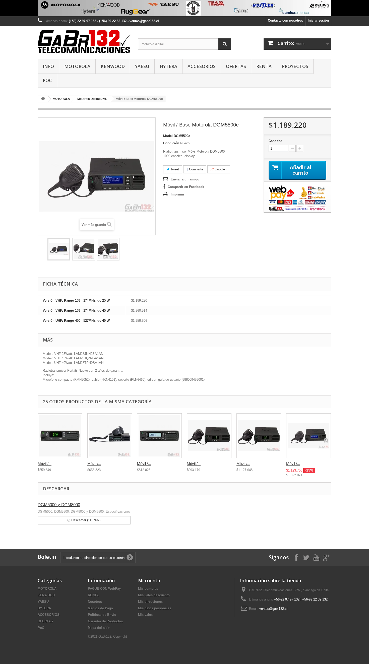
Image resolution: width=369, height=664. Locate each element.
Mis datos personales (154, 608)
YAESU (142, 66)
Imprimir (177, 194)
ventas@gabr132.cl (273, 609)
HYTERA (168, 66)
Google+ (220, 169)
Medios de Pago (100, 608)
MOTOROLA (77, 66)
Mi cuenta (149, 580)
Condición (171, 143)
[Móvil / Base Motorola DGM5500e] (59, 249)
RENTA (264, 66)
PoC (47, 80)
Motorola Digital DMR (92, 99)
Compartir (195, 169)
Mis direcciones (150, 602)
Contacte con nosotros (285, 20)
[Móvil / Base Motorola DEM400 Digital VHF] (109, 435)
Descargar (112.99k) (85, 520)
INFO (48, 66)
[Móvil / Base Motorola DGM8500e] (308, 435)
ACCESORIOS (202, 66)
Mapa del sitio (99, 628)
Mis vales (145, 615)
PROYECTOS (295, 66)
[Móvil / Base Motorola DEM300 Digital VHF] (60, 435)
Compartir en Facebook (186, 187)
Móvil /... (44, 463)
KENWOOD (113, 66)
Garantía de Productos (105, 621)
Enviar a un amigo (185, 179)
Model (168, 136)
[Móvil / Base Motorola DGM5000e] (209, 435)
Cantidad (275, 141)
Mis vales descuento (154, 595)
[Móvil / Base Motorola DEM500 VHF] (159, 435)
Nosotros (95, 602)
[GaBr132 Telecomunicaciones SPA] (84, 41)
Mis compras (148, 588)
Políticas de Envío (102, 615)
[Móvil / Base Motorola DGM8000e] (258, 435)
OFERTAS (236, 66)
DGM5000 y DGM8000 (59, 504)
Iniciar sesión (318, 20)
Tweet (174, 169)
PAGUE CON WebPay (104, 588)
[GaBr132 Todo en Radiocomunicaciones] (184, 8)
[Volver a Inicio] (43, 99)
